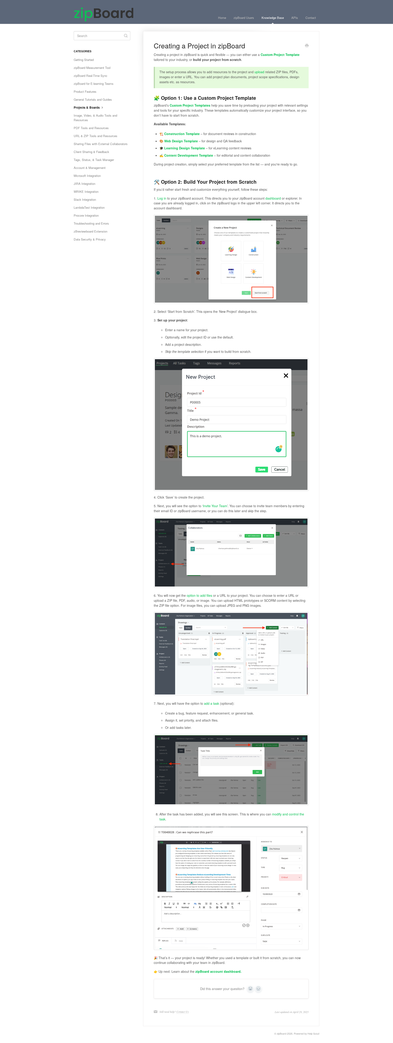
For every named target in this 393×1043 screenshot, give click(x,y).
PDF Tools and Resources (91, 128)
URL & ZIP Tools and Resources (95, 136)
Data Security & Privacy (90, 239)
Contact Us (182, 1011)
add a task (211, 703)
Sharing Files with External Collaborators (101, 144)
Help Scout (313, 1033)
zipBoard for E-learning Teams (93, 83)
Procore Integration (86, 215)
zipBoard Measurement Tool (92, 67)
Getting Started (84, 60)
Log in (161, 198)
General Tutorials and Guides (93, 99)
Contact (310, 17)
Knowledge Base (273, 17)
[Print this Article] (307, 45)
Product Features (85, 91)
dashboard (273, 198)
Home (222, 17)
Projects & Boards (87, 107)
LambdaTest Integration (89, 207)
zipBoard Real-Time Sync (90, 75)
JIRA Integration (84, 183)
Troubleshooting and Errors (91, 223)
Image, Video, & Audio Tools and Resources (95, 117)
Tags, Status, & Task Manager (94, 160)
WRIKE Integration (86, 191)
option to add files (199, 595)
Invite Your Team (215, 506)
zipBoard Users (244, 17)
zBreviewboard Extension (90, 231)
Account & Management (90, 167)
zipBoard (281, 1033)
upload (259, 72)
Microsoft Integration (87, 175)
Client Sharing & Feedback (91, 152)
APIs (294, 17)
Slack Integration (85, 199)
